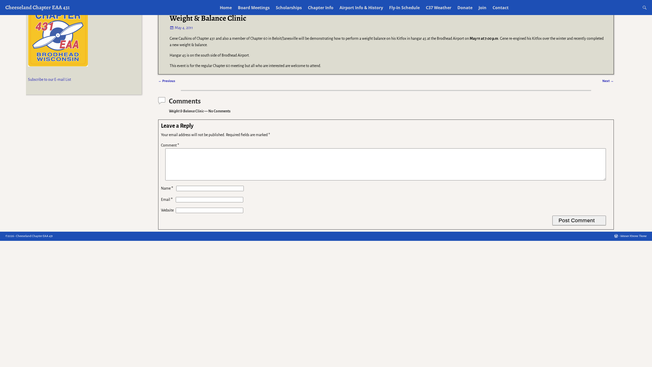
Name (167, 188)
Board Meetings (254, 7)
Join (482, 7)
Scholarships (289, 7)
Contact (501, 7)
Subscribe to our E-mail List (49, 79)
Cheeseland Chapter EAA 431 (37, 7)
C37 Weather (438, 7)
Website (167, 210)
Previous (166, 81)
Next (608, 81)
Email (167, 200)
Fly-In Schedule (404, 7)
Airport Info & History (361, 7)
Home (226, 7)
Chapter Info (320, 7)
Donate (464, 7)
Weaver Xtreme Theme (633, 236)
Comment (170, 145)
